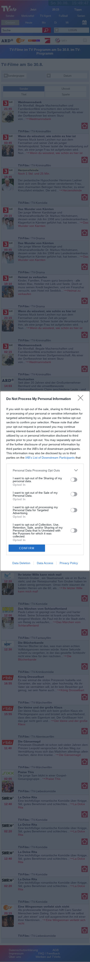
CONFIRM (27, 548)
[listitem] (45, 470)
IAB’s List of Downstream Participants (50, 457)
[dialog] (45, 481)
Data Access (45, 563)
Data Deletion (21, 563)
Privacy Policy (69, 563)
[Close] (82, 399)
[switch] (74, 480)
